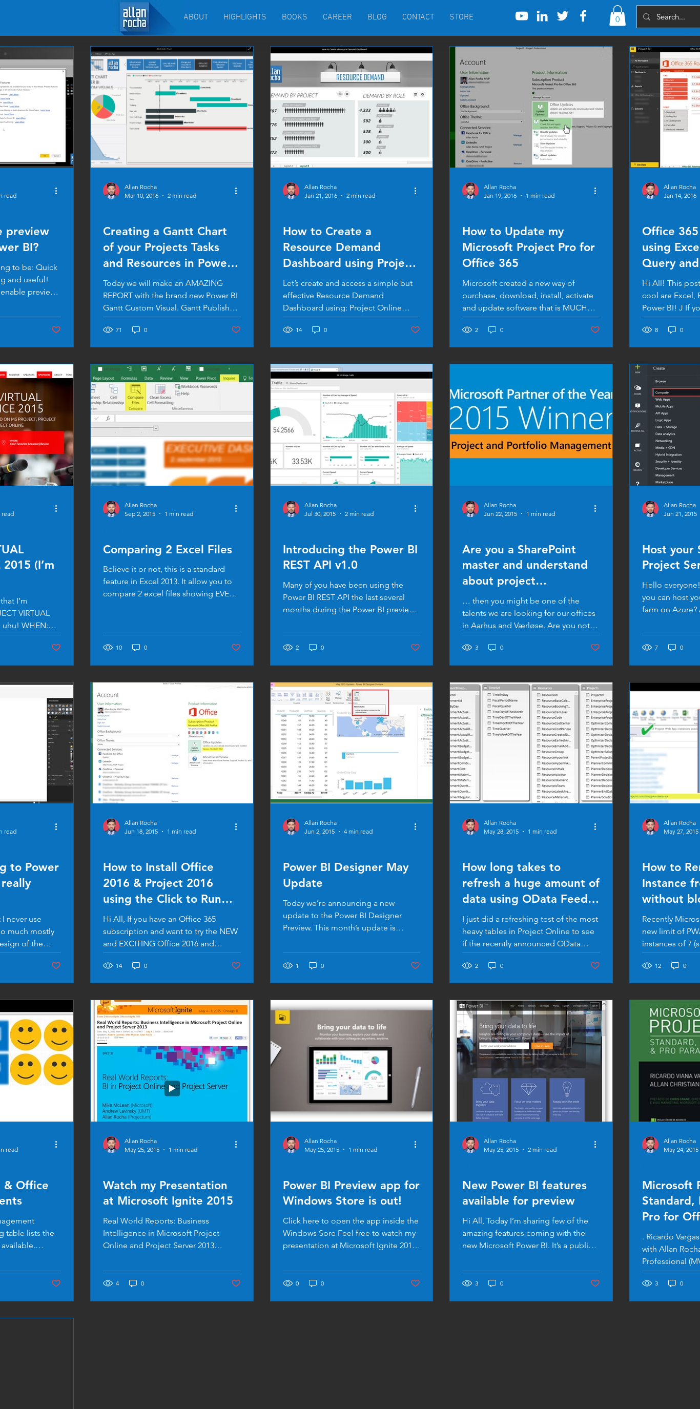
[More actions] (59, 190)
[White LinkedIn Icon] (542, 16)
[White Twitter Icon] (562, 16)
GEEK (112, 213)
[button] (617, 15)
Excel (291, 213)
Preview (115, 848)
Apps (291, 1167)
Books (652, 1167)
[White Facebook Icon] (583, 16)
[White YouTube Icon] (521, 16)
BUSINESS (479, 531)
